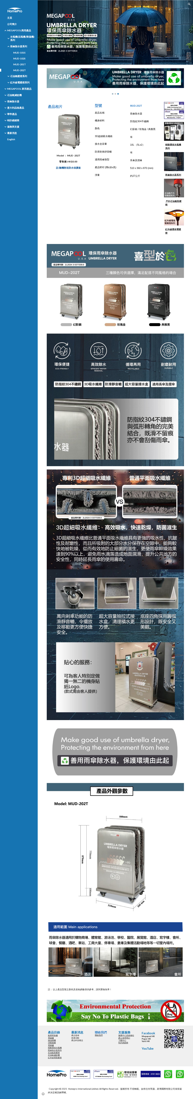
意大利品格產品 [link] (15, 107)
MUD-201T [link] (19, 64)
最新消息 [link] (12, 132)
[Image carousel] (115, 81)
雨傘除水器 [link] (13, 101)
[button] (189, 4)
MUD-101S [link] (19, 52)
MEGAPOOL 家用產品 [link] (19, 88)
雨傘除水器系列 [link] (18, 46)
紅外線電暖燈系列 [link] (20, 82)
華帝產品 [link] (12, 114)
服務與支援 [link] (13, 126)
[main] (68, 106)
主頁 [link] (9, 17)
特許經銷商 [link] (13, 120)
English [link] (11, 139)
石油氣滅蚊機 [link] (14, 95)
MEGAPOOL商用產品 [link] (19, 30)
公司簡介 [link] (12, 24)
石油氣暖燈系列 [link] (18, 76)
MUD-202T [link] (19, 70)
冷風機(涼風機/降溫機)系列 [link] (22, 38)
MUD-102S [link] (19, 58)
